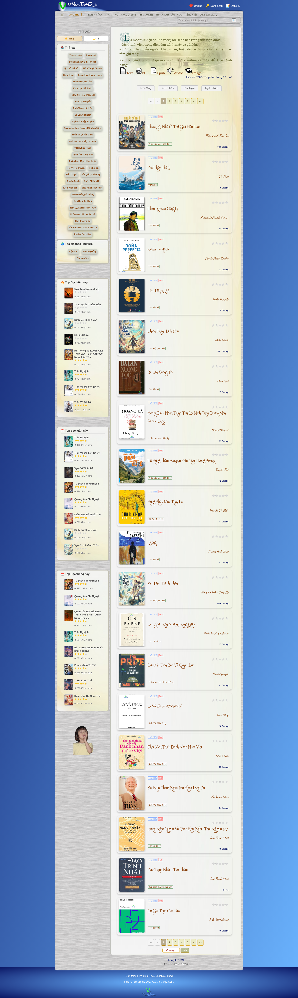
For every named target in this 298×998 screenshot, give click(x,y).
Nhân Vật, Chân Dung (157, 723)
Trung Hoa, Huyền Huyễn (90, 75)
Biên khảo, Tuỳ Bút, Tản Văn (160, 887)
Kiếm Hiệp (68, 75)
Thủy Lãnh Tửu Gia (217, 136)
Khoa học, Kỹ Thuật (82, 88)
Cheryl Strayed (220, 430)
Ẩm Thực (176, 14)
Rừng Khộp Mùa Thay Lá (165, 502)
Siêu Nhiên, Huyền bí (92, 188)
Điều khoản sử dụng (161, 975)
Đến (185, 950)
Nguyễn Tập (222, 469)
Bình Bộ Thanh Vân (85, 319)
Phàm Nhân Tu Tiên (85, 665)
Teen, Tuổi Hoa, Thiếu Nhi (83, 95)
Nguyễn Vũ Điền (219, 510)
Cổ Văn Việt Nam (82, 115)
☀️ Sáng (69, 38)
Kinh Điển (93, 168)
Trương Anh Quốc (218, 551)
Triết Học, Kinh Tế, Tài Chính (160, 682)
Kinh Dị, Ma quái (83, 101)
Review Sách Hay (82, 234)
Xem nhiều (168, 88)
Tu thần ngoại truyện (86, 483)
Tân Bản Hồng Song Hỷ (215, 592)
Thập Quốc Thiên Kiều (87, 304)
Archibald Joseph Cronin (215, 217)
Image (196, 73)
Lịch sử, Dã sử (154, 641)
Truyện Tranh (73, 181)
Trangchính (62, 14)
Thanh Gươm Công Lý (163, 209)
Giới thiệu (131, 975)
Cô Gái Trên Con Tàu (164, 911)
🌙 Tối (96, 38)
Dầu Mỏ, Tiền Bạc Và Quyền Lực (171, 666)
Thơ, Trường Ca (83, 221)
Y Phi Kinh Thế (83, 680)
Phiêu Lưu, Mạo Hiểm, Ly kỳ (159, 144)
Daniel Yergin (220, 674)
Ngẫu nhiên (211, 88)
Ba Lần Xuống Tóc (160, 373)
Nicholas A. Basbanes (216, 633)
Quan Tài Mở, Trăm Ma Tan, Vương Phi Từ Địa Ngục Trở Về (87, 614)
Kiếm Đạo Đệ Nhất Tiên (87, 514)
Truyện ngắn (75, 55)
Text (130, 73)
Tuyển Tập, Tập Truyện (83, 121)
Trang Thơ (111, 14)
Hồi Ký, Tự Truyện (155, 519)
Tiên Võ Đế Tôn (83, 402)
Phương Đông (89, 251)
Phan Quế (223, 381)
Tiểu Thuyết (153, 226)
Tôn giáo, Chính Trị (91, 174)
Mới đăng (145, 88)
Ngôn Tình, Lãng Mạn (83, 155)
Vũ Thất (224, 176)
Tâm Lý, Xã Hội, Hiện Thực (83, 208)
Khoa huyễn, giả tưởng (83, 194)
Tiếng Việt (191, 14)
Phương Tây (83, 258)
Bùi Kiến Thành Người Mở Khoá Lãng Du (176, 788)
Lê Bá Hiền (222, 756)
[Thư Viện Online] (83, 6)
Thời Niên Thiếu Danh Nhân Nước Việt (175, 748)
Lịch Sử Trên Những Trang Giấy (171, 625)
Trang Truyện (75, 14)
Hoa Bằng (223, 715)
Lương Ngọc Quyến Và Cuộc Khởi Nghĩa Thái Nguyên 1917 (188, 829)
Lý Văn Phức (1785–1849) (165, 707)
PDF (145, 73)
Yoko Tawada (221, 299)
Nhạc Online (128, 14)
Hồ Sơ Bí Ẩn (81, 335)
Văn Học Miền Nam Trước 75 (83, 227)
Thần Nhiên (222, 340)
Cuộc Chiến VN (91, 181)
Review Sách (94, 14)
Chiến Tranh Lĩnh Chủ (163, 332)
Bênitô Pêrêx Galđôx (217, 258)
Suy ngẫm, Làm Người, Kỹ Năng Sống (82, 128)
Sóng (152, 543)
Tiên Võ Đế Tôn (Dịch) (87, 386)
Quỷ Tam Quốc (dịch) (86, 289)
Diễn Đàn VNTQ (208, 14)
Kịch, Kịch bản (70, 188)
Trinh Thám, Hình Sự (83, 108)
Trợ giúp (143, 975)
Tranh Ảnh (162, 14)
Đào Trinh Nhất (219, 838)
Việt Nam (73, 251)
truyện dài (152, 185)
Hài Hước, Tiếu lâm (82, 81)
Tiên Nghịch (81, 371)
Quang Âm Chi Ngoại (86, 499)
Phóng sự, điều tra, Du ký (82, 214)
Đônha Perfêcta (158, 250)
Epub (161, 73)
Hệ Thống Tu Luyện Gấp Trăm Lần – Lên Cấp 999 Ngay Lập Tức (88, 353)
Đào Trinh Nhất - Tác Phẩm (168, 870)
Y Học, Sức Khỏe (82, 148)
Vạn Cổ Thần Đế (83, 468)
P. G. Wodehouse (219, 919)
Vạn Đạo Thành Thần (163, 584)
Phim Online (146, 14)
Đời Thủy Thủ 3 (159, 168)
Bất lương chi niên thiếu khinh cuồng (88, 649)
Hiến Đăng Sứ (158, 291)
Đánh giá (190, 88)
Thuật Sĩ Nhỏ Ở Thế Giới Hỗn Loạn (174, 127)
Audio (179, 73)
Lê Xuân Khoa (220, 797)
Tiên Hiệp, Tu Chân (156, 348)
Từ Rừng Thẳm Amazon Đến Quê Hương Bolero (181, 461)
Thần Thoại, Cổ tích (92, 68)
